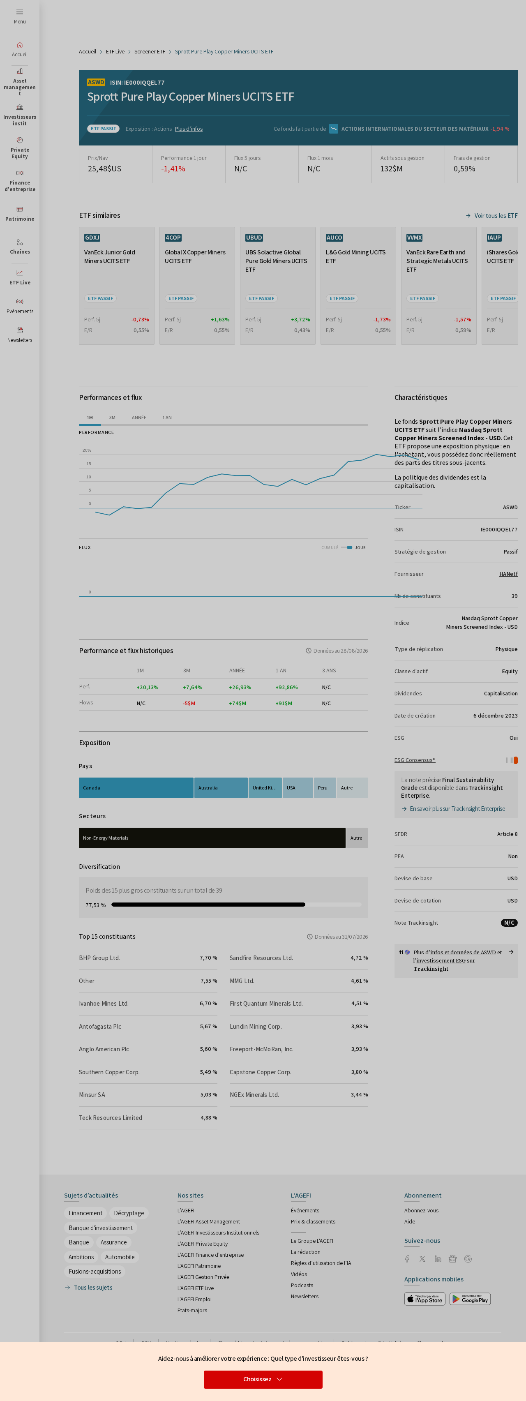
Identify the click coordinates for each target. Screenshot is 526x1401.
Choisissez (257, 1379)
